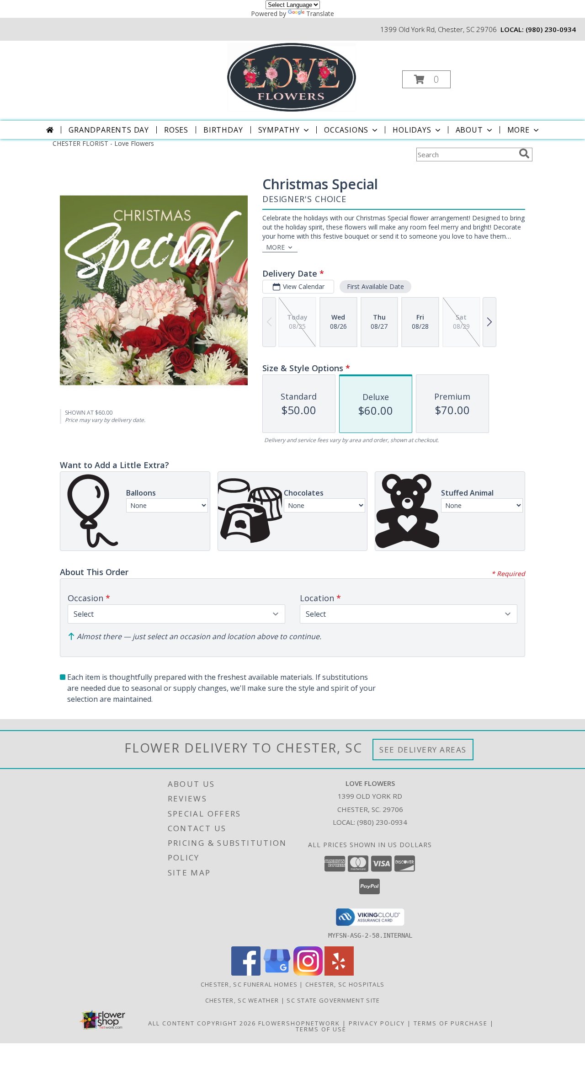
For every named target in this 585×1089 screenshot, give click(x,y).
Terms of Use (321, 1029)
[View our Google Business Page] (277, 973)
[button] (426, 79)
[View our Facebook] (246, 973)
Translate (320, 13)
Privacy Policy (377, 1023)
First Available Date (375, 286)
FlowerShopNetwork (299, 1023)
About (469, 130)
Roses (176, 130)
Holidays (412, 130)
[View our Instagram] (308, 973)
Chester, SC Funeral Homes (249, 984)
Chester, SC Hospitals (344, 984)
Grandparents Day (109, 130)
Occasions (346, 130)
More (518, 130)
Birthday (223, 130)
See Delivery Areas (423, 749)
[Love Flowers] (291, 76)
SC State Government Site (333, 1000)
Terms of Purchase (451, 1023)
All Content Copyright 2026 (202, 1023)
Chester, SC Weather (242, 1000)
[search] (524, 153)
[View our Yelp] (339, 973)
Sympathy (279, 130)
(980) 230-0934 (551, 29)
